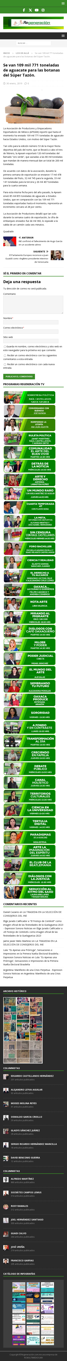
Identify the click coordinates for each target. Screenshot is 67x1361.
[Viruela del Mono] (33, 1298)
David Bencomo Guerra (25, 1157)
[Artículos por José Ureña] (5, 1248)
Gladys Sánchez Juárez (25, 1130)
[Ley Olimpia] (18, 1330)
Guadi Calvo (18, 1233)
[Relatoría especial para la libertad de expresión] (33, 1287)
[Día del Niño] (47, 1298)
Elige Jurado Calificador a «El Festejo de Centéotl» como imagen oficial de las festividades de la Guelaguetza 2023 (32, 932)
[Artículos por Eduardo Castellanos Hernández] (5, 1077)
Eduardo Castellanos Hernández (32, 1075)
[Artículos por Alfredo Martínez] (5, 1180)
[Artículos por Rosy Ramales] (5, 1207)
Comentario (9, 293)
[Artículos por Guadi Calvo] (5, 1235)
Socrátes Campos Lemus (26, 1192)
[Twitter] (30, 10)
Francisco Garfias (22, 1260)
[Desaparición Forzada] (33, 1330)
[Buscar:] (33, 42)
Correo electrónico (13, 327)
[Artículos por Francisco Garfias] (5, 1262)
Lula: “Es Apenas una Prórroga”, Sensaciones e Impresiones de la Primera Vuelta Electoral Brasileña (30, 961)
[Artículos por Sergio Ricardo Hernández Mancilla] (5, 1145)
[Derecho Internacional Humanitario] (18, 1319)
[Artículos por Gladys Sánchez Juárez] (5, 1132)
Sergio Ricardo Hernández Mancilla (34, 1144)
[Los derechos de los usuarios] (18, 1298)
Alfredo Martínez (22, 1178)
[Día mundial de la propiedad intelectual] (18, 1308)
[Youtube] (37, 10)
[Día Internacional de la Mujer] (47, 1308)
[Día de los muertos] (18, 1340)
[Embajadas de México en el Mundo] (33, 1319)
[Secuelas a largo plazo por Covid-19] (33, 1340)
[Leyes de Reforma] (18, 1287)
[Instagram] (43, 10)
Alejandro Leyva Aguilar (26, 1089)
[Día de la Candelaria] (47, 1319)
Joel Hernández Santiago (27, 1219)
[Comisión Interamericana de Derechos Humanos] (47, 1287)
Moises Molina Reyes (24, 1103)
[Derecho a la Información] (33, 1308)
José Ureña (18, 1246)
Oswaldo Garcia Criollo (26, 1116)
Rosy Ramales (19, 1205)
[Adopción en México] (47, 1330)
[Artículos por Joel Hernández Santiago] (5, 1221)
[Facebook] (24, 10)
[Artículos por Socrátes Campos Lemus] (5, 1194)
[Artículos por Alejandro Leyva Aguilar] (5, 1091)
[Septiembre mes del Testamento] (47, 1340)
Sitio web (8, 337)
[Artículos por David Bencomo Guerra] (5, 1159)
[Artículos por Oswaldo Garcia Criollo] (5, 1118)
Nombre (7, 318)
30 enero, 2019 (14, 83)
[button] (62, 3)
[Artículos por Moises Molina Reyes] (5, 1104)
